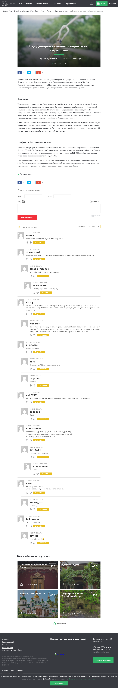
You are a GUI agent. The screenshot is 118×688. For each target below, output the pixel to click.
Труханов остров (26, 174)
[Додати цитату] (19, 201)
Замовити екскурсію (103, 660)
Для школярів (42, 3)
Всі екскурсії (16, 3)
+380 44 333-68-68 (102, 647)
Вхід (91, 3)
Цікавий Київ (7, 11)
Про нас (5, 645)
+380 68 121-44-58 (101, 650)
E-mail (49, 196)
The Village (76, 59)
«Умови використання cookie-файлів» (82, 679)
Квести (29, 3)
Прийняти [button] (59, 683)
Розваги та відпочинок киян (57, 11)
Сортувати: (81, 226)
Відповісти (39, 242)
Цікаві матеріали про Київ (23, 11)
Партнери (5, 639)
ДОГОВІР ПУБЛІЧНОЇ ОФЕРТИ (14, 650)
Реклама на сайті (8, 642)
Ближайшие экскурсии (33, 556)
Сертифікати (70, 3)
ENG (114, 3)
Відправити (27, 217)
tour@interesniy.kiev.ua (101, 652)
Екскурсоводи (7, 647)
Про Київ (57, 3)
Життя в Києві (40, 11)
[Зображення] (23, 201)
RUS (110, 3)
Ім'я (19, 196)
